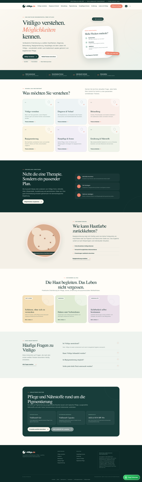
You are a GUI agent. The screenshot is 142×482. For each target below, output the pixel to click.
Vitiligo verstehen (42, 6)
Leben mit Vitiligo (103, 6)
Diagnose (60, 456)
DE (126, 6)
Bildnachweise (87, 479)
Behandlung (64, 6)
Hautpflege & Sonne (84, 6)
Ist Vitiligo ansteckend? (91, 343)
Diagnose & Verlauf (54, 6)
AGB (58, 479)
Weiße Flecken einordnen (49, 56)
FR (130, 6)
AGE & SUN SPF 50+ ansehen (62, 429)
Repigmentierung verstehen (81, 258)
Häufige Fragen (61, 460)
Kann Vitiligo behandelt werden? (90, 353)
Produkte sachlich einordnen (38, 429)
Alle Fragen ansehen (29, 364)
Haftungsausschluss (78, 479)
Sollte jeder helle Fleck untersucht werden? (90, 366)
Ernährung (94, 6)
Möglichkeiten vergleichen (33, 201)
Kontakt (53, 479)
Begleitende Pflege (80, 460)
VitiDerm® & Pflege (116, 6)
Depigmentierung (61, 462)
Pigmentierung (73, 6)
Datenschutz (63, 479)
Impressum (70, 479)
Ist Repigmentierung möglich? (90, 359)
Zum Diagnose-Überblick (98, 55)
